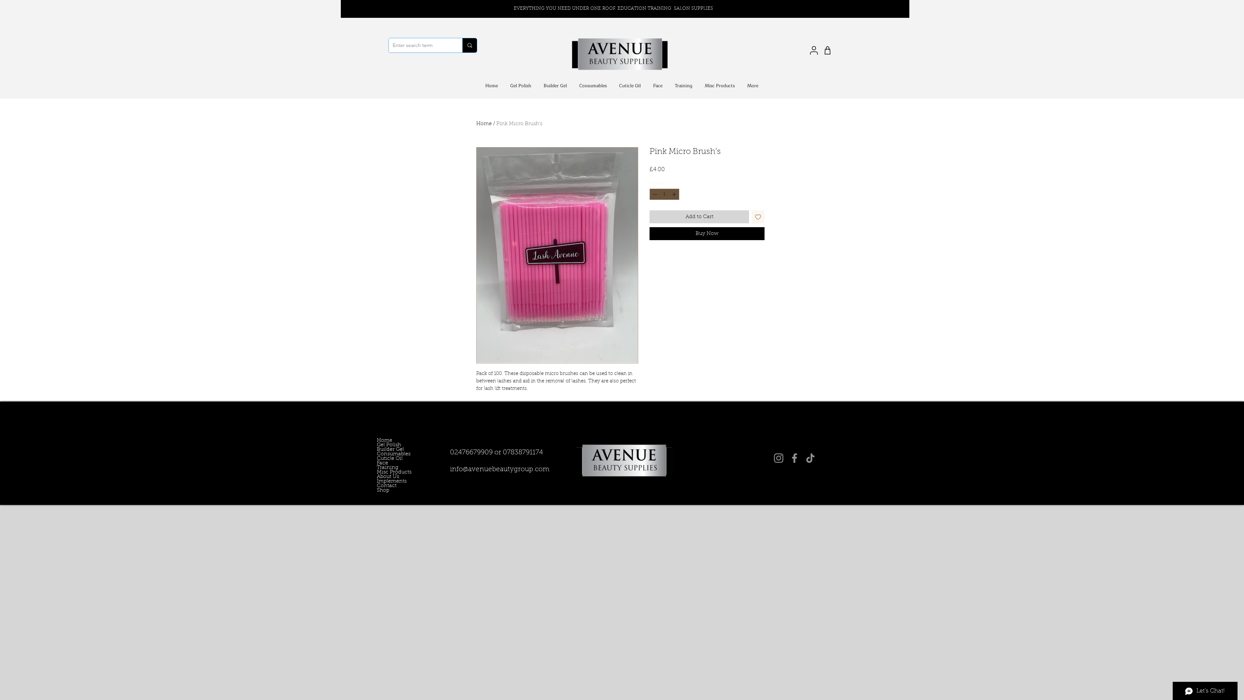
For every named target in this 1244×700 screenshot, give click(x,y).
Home (484, 123)
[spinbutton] (664, 194)
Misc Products (386, 472)
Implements (386, 481)
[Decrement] (654, 194)
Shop (383, 490)
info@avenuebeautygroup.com (499, 469)
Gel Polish (386, 445)
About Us (386, 476)
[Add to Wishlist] (758, 216)
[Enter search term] (469, 45)
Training (386, 467)
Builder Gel (386, 449)
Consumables (386, 454)
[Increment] (675, 194)
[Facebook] (794, 458)
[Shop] (827, 50)
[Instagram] (778, 458)
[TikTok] (810, 458)
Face (382, 463)
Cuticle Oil (386, 458)
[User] (814, 50)
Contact (386, 486)
